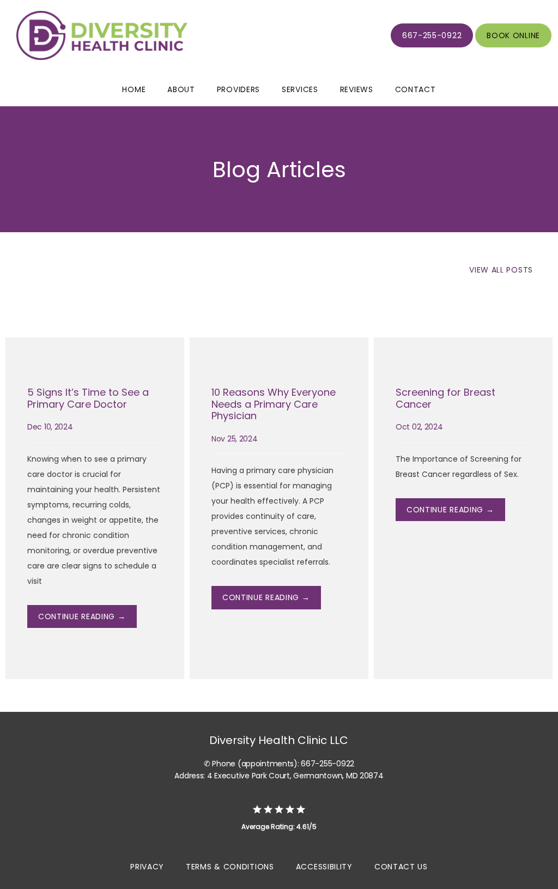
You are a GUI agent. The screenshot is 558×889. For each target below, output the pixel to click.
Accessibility (324, 866)
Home (133, 89)
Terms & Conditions (230, 866)
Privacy (147, 866)
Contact (415, 89)
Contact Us (401, 866)
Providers (238, 89)
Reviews (356, 89)
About (181, 89)
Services (300, 89)
